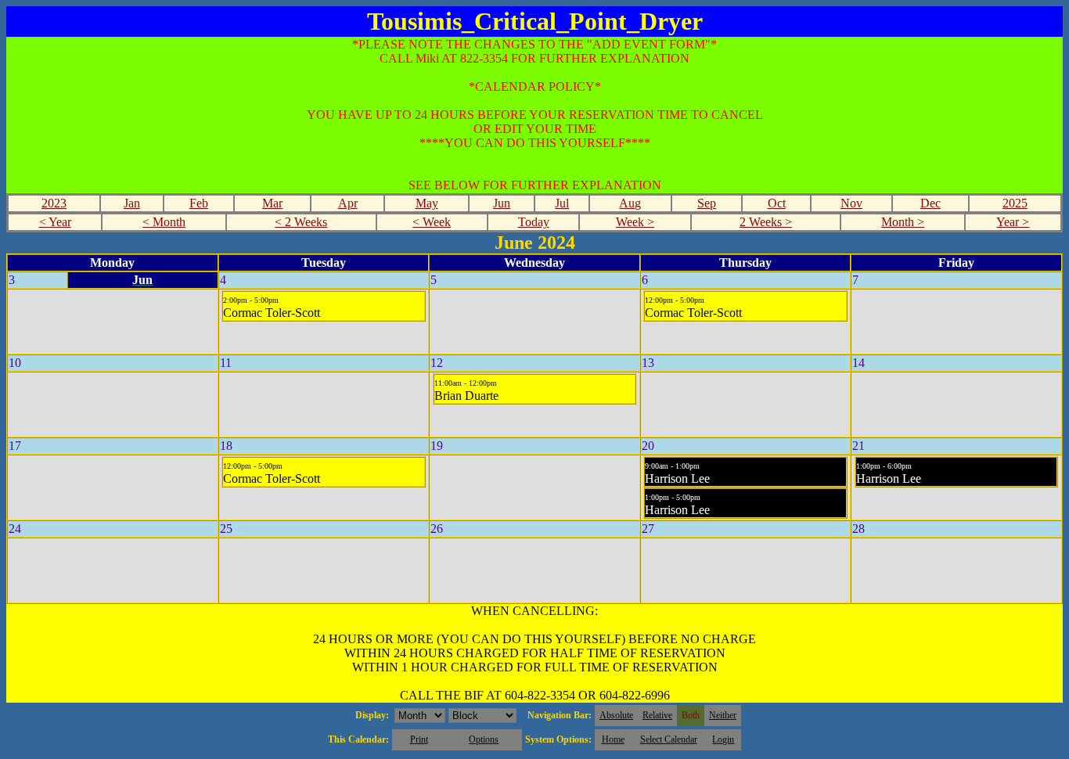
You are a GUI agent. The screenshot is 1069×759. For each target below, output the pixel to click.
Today (533, 221)
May (427, 203)
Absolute (616, 715)
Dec (930, 203)
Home (613, 739)
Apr (348, 203)
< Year (55, 221)
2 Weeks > (766, 221)
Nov (851, 203)
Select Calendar (668, 739)
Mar (272, 203)
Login (723, 739)
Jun (501, 203)
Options (484, 739)
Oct (777, 203)
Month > (902, 221)
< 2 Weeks (301, 221)
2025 (1015, 203)
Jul (562, 203)
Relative (657, 715)
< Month (163, 221)
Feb (198, 203)
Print (419, 739)
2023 (54, 203)
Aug (630, 203)
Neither (722, 715)
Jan (132, 203)
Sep (706, 203)
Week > (635, 221)
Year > (1012, 221)
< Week (431, 221)
